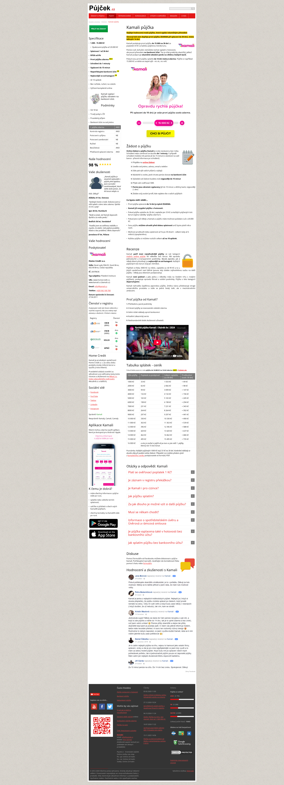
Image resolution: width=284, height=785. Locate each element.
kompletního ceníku (136, 455)
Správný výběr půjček (125, 717)
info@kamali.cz (101, 286)
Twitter (93, 400)
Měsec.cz (113, 376)
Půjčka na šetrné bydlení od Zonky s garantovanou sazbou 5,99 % (155, 741)
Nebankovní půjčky (124, 700)
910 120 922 (127, 740)
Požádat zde (182, 370)
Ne (171, 704)
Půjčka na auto (122, 725)
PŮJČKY (104, 22)
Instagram (94, 408)
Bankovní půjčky (123, 696)
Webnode (190, 771)
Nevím (173, 713)
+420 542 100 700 (103, 290)
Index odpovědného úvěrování (101, 379)
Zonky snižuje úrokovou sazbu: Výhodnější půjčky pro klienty (155, 696)
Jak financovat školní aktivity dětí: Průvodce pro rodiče (154, 729)
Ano (172, 696)
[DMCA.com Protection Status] (182, 755)
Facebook (94, 392)
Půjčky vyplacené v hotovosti (127, 692)
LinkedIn (93, 404)
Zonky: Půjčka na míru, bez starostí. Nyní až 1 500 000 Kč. (155, 718)
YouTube (94, 396)
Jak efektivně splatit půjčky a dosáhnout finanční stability (154, 707)
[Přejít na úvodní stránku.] (102, 11)
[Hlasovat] (182, 699)
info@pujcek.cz (127, 737)
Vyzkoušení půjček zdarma (127, 721)
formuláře (147, 563)
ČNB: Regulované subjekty (126, 731)
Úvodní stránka (94, 22)
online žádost (149, 162)
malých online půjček (135, 256)
